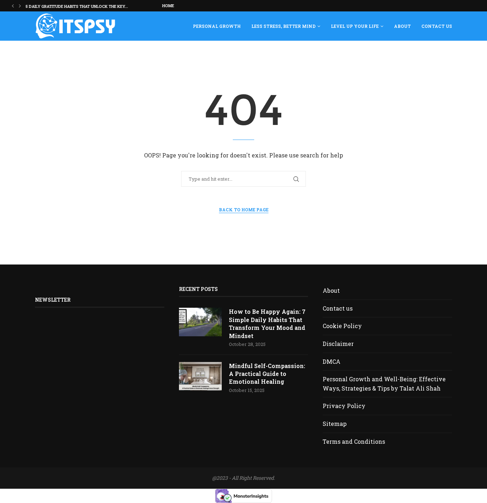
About (402, 26)
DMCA (331, 361)
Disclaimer (338, 343)
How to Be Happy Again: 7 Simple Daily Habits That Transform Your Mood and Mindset (267, 323)
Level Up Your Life (355, 26)
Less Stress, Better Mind (283, 26)
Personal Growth (217, 26)
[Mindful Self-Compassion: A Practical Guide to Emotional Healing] (200, 376)
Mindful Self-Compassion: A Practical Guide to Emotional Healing (267, 374)
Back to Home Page (243, 209)
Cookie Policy (342, 326)
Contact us (436, 26)
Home (168, 5)
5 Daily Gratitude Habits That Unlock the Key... (77, 6)
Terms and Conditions (354, 441)
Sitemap (335, 423)
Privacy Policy (344, 405)
